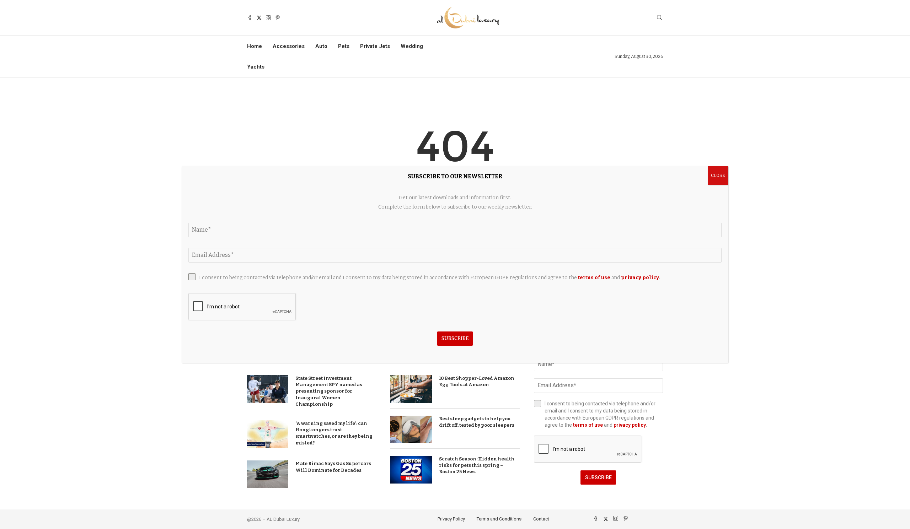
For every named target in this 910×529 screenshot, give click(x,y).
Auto (321, 46)
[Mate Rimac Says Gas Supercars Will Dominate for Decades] (267, 474)
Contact (541, 519)
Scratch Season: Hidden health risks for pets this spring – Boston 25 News (476, 465)
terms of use (588, 425)
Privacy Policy (451, 519)
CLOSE (718, 175)
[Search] (659, 18)
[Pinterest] (277, 18)
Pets (343, 46)
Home (254, 46)
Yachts (255, 67)
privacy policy (630, 425)
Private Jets (375, 46)
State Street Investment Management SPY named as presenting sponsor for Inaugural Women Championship (328, 391)
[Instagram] (268, 18)
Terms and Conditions (499, 519)
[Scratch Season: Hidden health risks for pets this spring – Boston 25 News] (411, 470)
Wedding (412, 46)
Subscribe (598, 477)
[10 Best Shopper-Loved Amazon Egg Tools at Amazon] (411, 389)
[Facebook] (250, 18)
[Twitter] (259, 18)
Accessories (289, 46)
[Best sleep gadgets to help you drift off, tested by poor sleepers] (411, 429)
